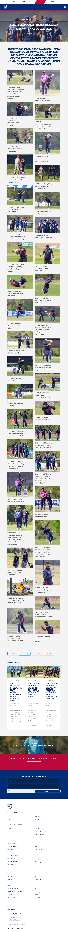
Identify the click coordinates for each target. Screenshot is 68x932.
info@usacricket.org (13, 920)
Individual (10, 816)
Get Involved (11, 858)
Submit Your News (13, 831)
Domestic (36, 19)
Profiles (37, 847)
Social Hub (38, 879)
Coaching (10, 864)
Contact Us (38, 828)
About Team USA (40, 849)
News (9, 828)
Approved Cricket (40, 834)
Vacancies (38, 897)
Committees (11, 897)
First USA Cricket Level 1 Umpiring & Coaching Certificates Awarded (34, 745)
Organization (11, 819)
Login (53, 2)
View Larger (20, 76)
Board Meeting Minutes (14, 891)
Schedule (10, 849)
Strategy (37, 892)
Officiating (38, 862)
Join (40, 2)
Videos (9, 879)
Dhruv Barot (30, 33)
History (37, 889)
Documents (11, 894)
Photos (44, 19)
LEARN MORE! (34, 764)
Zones (9, 834)
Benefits (37, 816)
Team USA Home (12, 846)
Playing (37, 859)
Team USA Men (25, 19)
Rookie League (12, 861)
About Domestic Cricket (42, 831)
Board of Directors (13, 888)
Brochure (37, 819)
